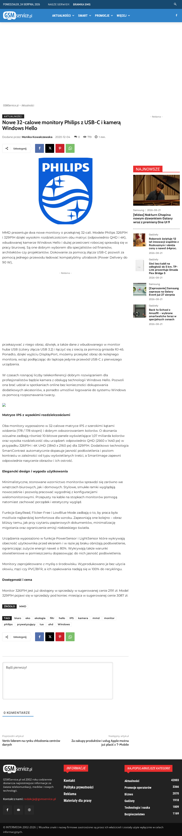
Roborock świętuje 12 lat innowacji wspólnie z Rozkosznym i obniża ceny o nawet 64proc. (164, 243)
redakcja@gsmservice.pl (40, 799)
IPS (71, 618)
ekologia (40, 618)
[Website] (29, 810)
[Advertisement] (91, 63)
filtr (52, 618)
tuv (42, 624)
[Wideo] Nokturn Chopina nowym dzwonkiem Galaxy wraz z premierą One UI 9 (153, 218)
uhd (50, 624)
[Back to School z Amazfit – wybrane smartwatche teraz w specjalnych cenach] (139, 311)
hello (62, 618)
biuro (17, 618)
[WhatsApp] (70, 148)
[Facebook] (176, 15)
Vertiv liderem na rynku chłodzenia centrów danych (31, 742)
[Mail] (18, 810)
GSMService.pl (11, 105)
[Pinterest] (59, 148)
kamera (83, 618)
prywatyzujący (26, 624)
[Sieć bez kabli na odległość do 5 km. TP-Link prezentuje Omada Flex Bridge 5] (139, 264)
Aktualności (28, 105)
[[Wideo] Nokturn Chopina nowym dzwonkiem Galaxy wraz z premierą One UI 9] (156, 190)
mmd (96, 618)
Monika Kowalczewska (37, 137)
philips (8, 624)
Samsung (138, 210)
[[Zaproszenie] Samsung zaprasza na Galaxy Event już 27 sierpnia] (139, 289)
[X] (49, 148)
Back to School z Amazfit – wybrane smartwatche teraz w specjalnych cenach (162, 314)
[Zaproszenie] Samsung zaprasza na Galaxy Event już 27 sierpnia (164, 291)
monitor (109, 618)
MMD (22, 606)
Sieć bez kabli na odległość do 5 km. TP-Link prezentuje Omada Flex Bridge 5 (163, 268)
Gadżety (153, 234)
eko (28, 618)
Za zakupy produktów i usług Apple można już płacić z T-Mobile (100, 742)
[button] (175, 4)
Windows (64, 624)
